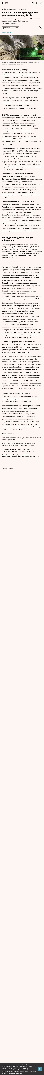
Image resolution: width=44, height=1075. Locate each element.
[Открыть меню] (41, 3)
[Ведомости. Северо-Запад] (6, 2)
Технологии (22, 9)
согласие (23, 1068)
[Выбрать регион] (37, 3)
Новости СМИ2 (7, 468)
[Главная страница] (2, 3)
